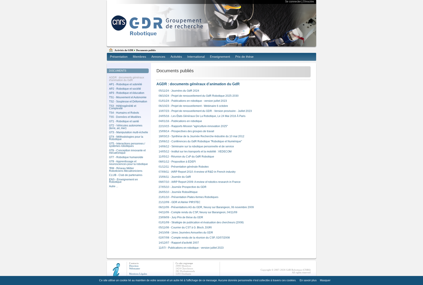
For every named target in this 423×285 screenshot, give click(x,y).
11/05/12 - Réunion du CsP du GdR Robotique (186, 156)
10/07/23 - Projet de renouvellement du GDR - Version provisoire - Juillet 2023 (205, 111)
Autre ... (113, 186)
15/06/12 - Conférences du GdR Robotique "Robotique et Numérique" (200, 141)
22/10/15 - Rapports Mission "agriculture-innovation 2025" (193, 126)
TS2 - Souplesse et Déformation (128, 101)
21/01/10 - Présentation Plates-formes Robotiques (188, 197)
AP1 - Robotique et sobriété (125, 84)
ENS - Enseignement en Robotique (123, 180)
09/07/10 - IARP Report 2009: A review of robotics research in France (200, 182)
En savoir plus (308, 280)
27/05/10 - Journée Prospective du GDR (182, 187)
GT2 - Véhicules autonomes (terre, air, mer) (125, 127)
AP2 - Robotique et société (125, 88)
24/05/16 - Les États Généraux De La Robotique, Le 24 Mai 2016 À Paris (202, 116)
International (196, 56)
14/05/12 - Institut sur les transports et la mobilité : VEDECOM (195, 151)
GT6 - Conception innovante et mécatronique (127, 151)
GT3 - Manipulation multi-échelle (128, 132)
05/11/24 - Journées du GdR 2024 (179, 90)
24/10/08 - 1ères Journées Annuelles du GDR (186, 232)
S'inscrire (308, 1)
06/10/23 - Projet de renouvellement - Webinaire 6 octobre (193, 106)
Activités (176, 56)
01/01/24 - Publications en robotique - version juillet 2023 (193, 101)
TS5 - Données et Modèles (125, 117)
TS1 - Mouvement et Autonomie (128, 97)
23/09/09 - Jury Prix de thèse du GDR (181, 217)
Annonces (158, 56)
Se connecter (293, 1)
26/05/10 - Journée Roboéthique (178, 192)
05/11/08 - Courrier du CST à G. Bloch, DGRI (185, 227)
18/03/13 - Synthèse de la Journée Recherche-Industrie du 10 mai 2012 (201, 136)
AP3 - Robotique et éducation (126, 93)
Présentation (119, 56)
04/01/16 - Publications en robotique (180, 121)
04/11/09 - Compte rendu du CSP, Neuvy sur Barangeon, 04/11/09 (198, 212)
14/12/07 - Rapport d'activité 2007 (179, 242)
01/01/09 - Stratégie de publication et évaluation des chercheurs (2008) (201, 222)
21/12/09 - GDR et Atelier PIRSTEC (179, 202)
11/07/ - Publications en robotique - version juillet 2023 (191, 247)
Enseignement (220, 56)
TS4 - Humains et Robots (124, 112)
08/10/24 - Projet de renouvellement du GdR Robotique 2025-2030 (199, 95)
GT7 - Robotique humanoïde (126, 157)
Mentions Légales (138, 273)
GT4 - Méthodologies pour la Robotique (126, 138)
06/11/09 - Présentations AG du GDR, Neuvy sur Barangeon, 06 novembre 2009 (206, 207)
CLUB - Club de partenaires (125, 175)
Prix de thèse (244, 56)
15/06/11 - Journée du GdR (175, 177)
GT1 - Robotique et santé (124, 121)
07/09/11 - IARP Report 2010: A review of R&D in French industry (197, 171)
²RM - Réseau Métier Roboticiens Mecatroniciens (125, 169)
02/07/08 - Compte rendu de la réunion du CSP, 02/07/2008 (194, 237)
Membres (139, 56)
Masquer (325, 280)
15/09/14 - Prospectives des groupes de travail (186, 131)
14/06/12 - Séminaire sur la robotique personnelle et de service (196, 146)
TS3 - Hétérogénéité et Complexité (122, 107)
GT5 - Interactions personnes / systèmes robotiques (127, 145)
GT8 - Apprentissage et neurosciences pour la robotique (128, 162)
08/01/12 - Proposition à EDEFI (177, 161)
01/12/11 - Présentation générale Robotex (184, 166)
